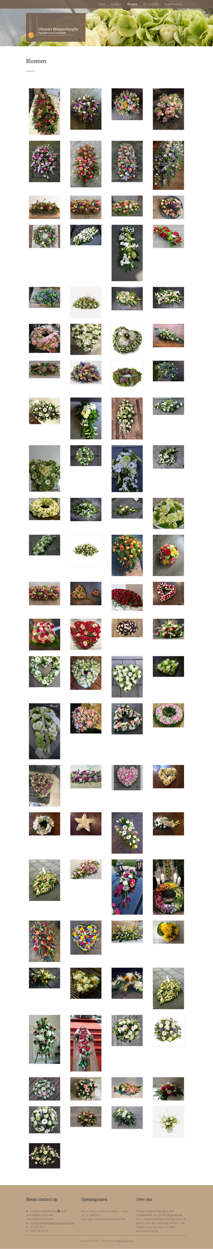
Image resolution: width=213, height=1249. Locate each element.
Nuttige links (151, 4)
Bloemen (132, 4)
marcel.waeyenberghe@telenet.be (52, 1223)
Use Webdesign (124, 1240)
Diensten (116, 4)
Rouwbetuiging (173, 4)
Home (101, 4)
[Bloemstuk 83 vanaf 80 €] (86, 869)
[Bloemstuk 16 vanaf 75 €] (86, 235)
